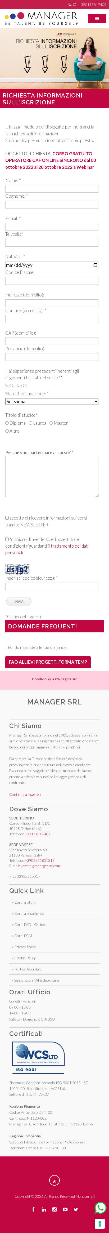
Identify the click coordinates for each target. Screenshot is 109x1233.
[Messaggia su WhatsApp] (100, 1207)
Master (60, 423)
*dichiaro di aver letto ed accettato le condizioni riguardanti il (47, 545)
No (19, 385)
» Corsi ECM (22, 935)
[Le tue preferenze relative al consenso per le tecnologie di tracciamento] (100, 1224)
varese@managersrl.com (40, 865)
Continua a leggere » (25, 794)
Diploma (17, 423)
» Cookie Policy (24, 958)
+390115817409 (92, 4)
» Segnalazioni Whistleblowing (35, 980)
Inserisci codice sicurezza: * (31, 578)
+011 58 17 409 (38, 834)
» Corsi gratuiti (23, 902)
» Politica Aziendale (27, 969)
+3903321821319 (39, 860)
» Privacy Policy (24, 946)
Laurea (39, 423)
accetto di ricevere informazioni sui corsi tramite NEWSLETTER (46, 521)
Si (7, 385)
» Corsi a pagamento (28, 913)
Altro (14, 431)
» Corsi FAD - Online (28, 924)
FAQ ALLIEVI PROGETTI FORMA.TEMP (48, 662)
